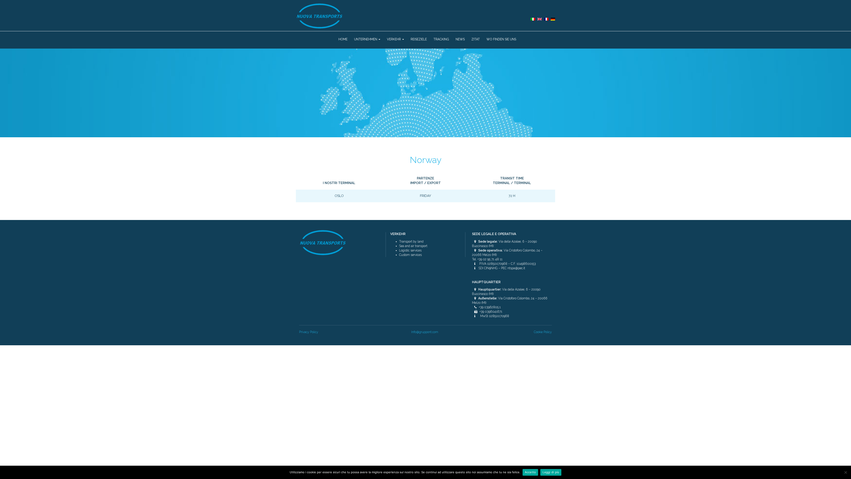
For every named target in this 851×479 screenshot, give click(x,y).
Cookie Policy (543, 332)
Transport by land (411, 241)
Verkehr (394, 39)
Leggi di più (551, 472)
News (460, 39)
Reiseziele (419, 39)
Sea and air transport (413, 246)
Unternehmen (366, 39)
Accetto (530, 472)
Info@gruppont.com (424, 332)
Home (342, 39)
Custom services (410, 255)
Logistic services (410, 250)
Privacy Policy (308, 332)
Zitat (475, 39)
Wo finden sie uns (501, 39)
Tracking (441, 39)
